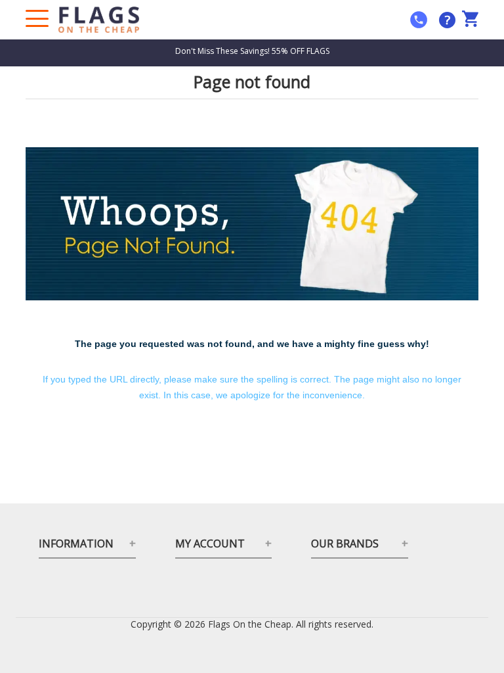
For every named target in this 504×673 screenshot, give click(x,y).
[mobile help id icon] (418, 19)
